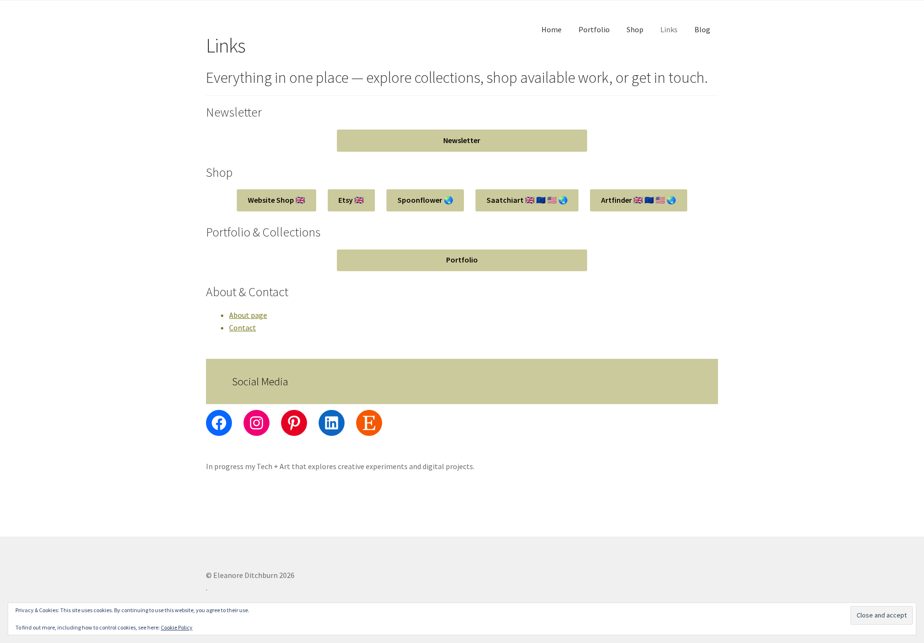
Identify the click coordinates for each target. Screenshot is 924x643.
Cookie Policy (176, 627)
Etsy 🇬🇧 (351, 200)
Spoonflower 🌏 (425, 200)
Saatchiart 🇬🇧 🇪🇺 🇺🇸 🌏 (527, 200)
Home (551, 29)
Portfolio (594, 29)
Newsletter (461, 140)
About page (248, 315)
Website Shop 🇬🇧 (276, 200)
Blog (702, 29)
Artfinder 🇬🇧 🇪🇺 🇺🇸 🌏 (638, 200)
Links (669, 29)
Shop (635, 29)
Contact (242, 327)
